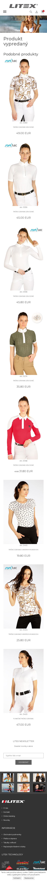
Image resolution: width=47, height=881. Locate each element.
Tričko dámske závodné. (23, 127)
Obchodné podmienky (12, 834)
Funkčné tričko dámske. (23, 719)
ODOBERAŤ (23, 762)
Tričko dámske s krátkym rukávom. (24, 550)
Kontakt (6, 812)
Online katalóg (9, 816)
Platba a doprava (10, 839)
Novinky (6, 820)
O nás (5, 808)
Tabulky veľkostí (9, 843)
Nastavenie (29, 878)
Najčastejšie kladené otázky (14, 847)
